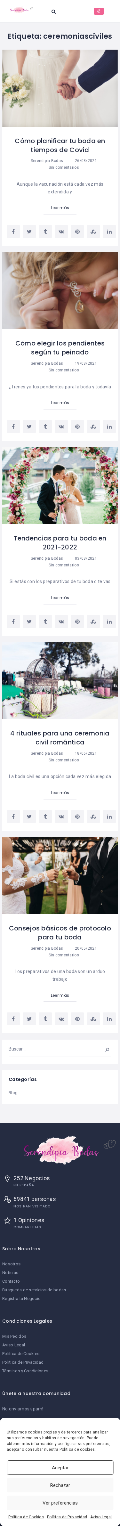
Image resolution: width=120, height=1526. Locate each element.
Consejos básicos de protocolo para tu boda (60, 933)
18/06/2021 (85, 753)
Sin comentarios (63, 167)
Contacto (11, 1281)
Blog (13, 1092)
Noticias (10, 1272)
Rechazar (60, 1485)
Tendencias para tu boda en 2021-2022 (59, 543)
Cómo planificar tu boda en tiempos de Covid (60, 145)
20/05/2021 (85, 948)
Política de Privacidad (67, 1517)
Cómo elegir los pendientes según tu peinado (60, 348)
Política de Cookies (26, 1517)
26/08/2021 (85, 160)
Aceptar (60, 1468)
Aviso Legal (101, 1517)
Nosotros (11, 1264)
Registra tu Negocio (21, 1298)
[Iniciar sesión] (99, 11)
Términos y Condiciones (25, 1370)
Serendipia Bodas (47, 160)
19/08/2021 (85, 363)
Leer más (60, 207)
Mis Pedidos (14, 1336)
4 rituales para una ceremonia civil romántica (59, 738)
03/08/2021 (85, 558)
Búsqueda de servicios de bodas (34, 1289)
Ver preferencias (60, 1503)
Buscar (103, 1049)
